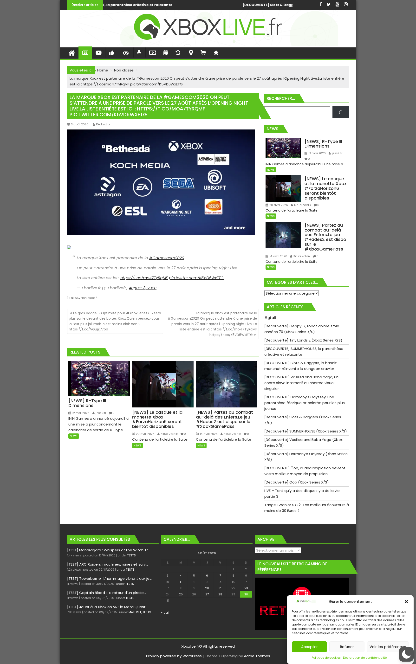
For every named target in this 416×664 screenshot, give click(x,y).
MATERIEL (135, 612)
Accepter (309, 646)
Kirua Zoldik (169, 434)
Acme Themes (257, 655)
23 (246, 588)
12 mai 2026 (81, 413)
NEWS (75, 298)
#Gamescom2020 (166, 258)
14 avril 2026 (208, 434)
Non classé (89, 298)
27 (207, 594)
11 (181, 582)
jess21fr (100, 413)
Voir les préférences (388, 646)
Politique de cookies (326, 658)
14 (220, 582)
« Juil (165, 612)
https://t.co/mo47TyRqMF (144, 278)
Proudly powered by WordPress (174, 655)
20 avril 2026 (145, 434)
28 (220, 594)
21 (220, 588)
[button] (406, 601)
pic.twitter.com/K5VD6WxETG (196, 278)
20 (207, 588)
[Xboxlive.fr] (208, 44)
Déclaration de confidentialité (365, 658)
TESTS (131, 555)
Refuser (347, 646)
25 (181, 594)
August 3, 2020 (142, 288)
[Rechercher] (340, 112)
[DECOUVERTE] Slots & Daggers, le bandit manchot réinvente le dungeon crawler (202, 4)
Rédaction (103, 124)
